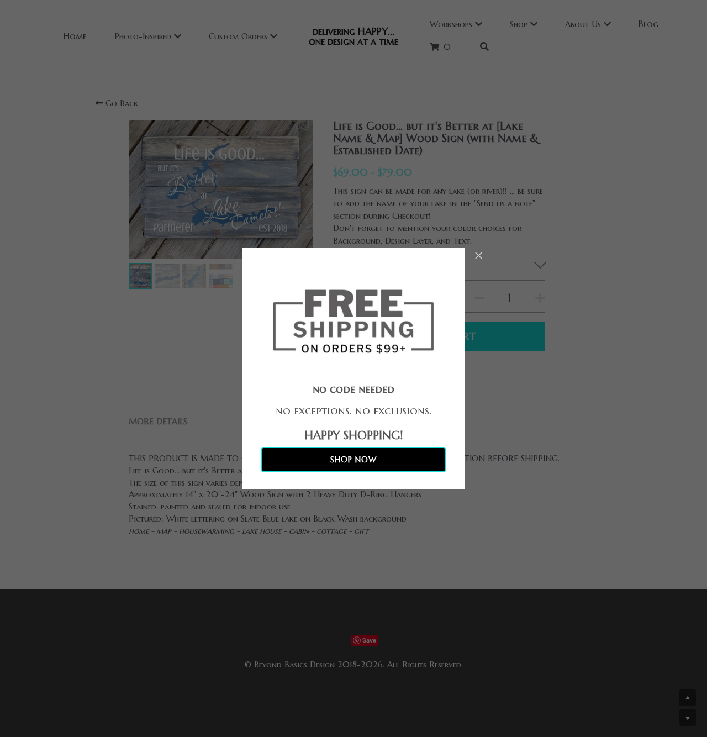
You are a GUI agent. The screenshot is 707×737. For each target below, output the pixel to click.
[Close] (479, 256)
